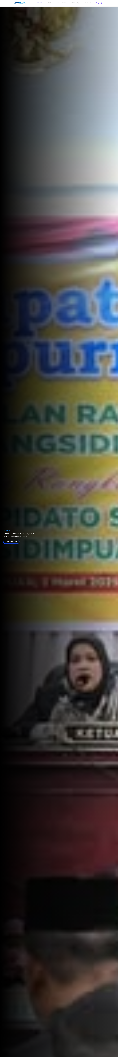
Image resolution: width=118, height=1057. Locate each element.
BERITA (64, 3)
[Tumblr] (101, 3)
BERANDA (40, 3)
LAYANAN (56, 3)
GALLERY (72, 3)
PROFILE (48, 3)
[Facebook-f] (96, 3)
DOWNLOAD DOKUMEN (84, 3)
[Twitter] (99, 3)
